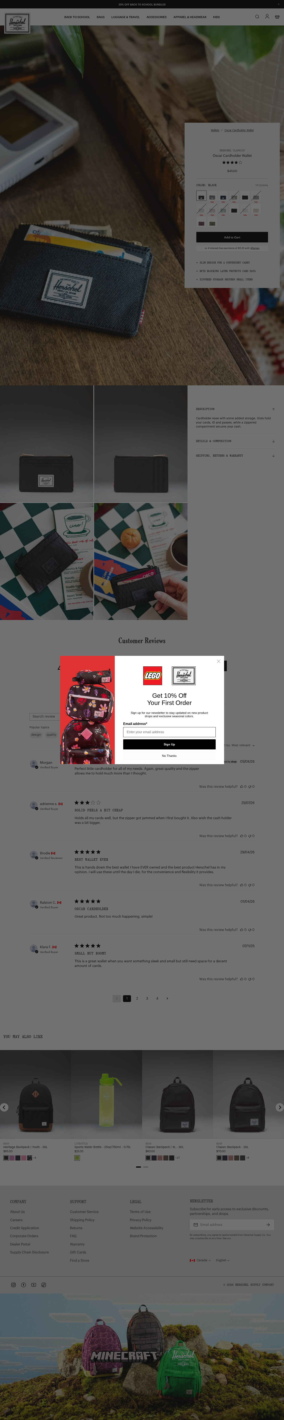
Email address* (135, 724)
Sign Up (169, 744)
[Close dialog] (218, 661)
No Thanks (169, 755)
